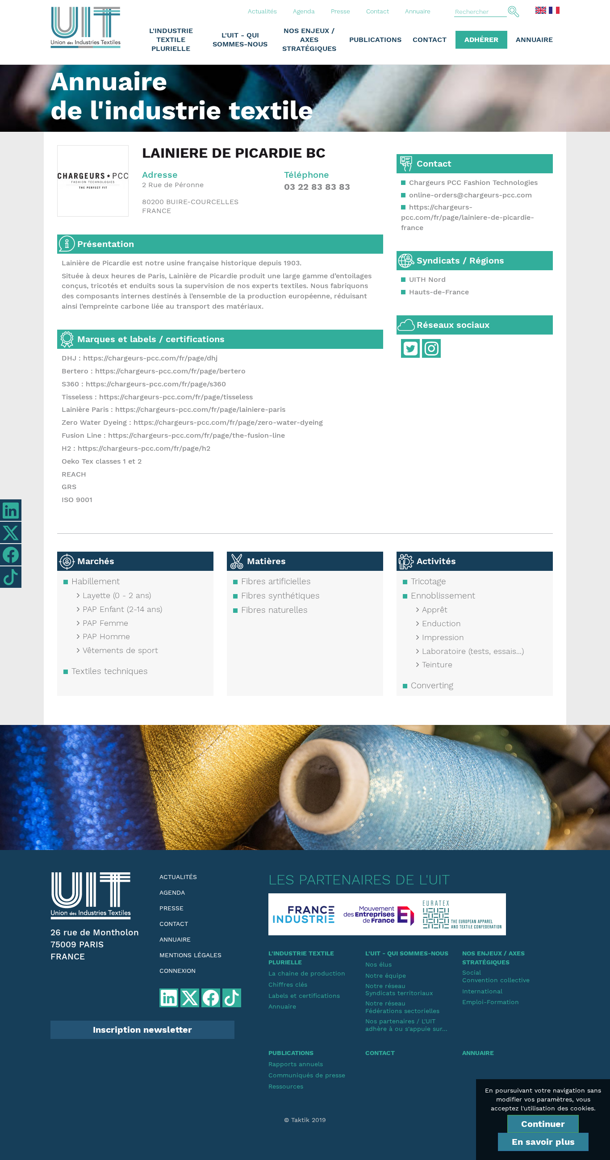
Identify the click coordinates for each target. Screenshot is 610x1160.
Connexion (177, 970)
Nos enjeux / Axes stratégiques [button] (309, 39)
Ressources (285, 1086)
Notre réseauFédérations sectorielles (402, 1007)
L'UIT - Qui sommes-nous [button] (240, 39)
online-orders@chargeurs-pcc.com (470, 195)
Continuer (543, 1123)
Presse (340, 11)
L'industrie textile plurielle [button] (171, 39)
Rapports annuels (295, 1064)
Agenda (304, 11)
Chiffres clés (287, 984)
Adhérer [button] (481, 39)
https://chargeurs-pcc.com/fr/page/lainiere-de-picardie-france (467, 217)
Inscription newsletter (142, 1029)
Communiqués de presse (306, 1075)
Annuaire (417, 11)
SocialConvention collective (496, 976)
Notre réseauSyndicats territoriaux (399, 989)
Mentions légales (190, 955)
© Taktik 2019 (305, 1119)
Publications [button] (375, 39)
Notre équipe (385, 975)
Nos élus (378, 964)
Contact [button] (430, 39)
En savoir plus (543, 1141)
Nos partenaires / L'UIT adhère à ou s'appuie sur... (406, 1025)
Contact (377, 11)
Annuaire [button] (534, 39)
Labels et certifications (304, 995)
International (482, 991)
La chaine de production (306, 973)
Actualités (262, 11)
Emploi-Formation (490, 1001)
